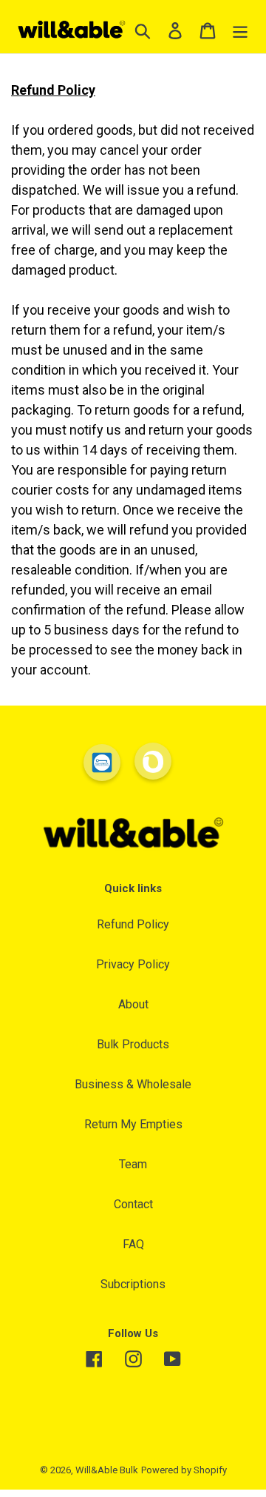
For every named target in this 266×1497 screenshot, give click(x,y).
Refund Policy (133, 924)
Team (133, 1164)
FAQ (133, 1244)
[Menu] (240, 30)
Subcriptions (133, 1284)
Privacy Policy (133, 964)
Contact (133, 1204)
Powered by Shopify (184, 1470)
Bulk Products (133, 1044)
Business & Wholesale (133, 1084)
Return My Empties (133, 1124)
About (133, 1004)
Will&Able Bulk (106, 1470)
